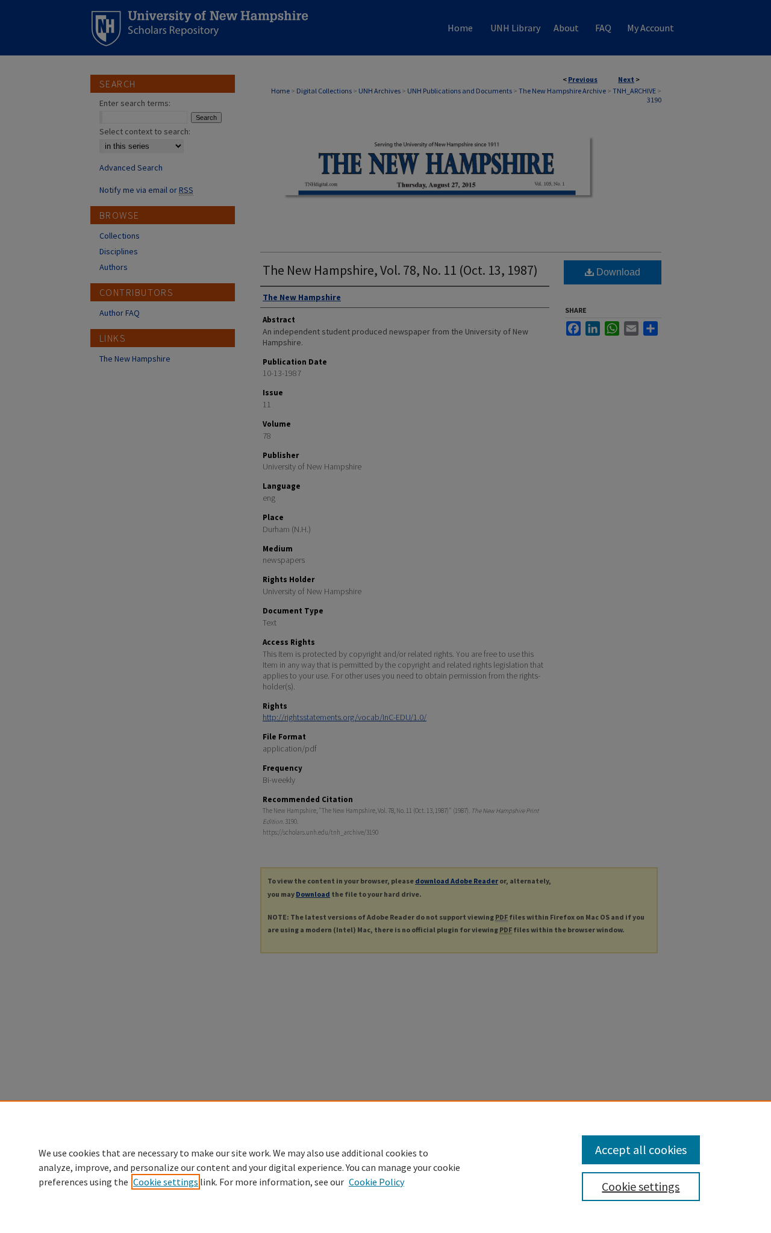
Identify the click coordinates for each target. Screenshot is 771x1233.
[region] (385, 1166)
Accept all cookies (641, 1149)
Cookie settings (165, 1182)
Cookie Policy (376, 1182)
